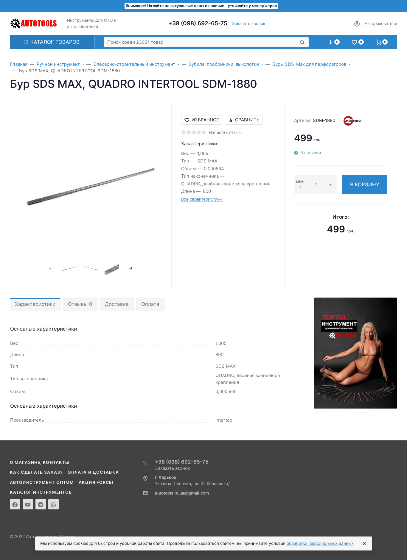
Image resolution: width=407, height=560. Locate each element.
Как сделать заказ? (36, 472)
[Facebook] (15, 504)
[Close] (364, 543)
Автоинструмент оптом (42, 482)
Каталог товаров (55, 42)
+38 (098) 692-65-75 (197, 23)
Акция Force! (96, 482)
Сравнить (247, 120)
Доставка (117, 304)
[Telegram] (40, 504)
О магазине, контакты (39, 462)
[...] (355, 353)
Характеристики (35, 304)
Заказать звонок (248, 23)
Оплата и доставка (93, 472)
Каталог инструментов (41, 492)
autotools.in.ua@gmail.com (182, 493)
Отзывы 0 (80, 304)
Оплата (150, 304)
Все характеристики (201, 199)
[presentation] (50, 267)
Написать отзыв (225, 132)
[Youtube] (28, 504)
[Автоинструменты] (34, 23)
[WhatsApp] (53, 504)
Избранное (205, 120)
